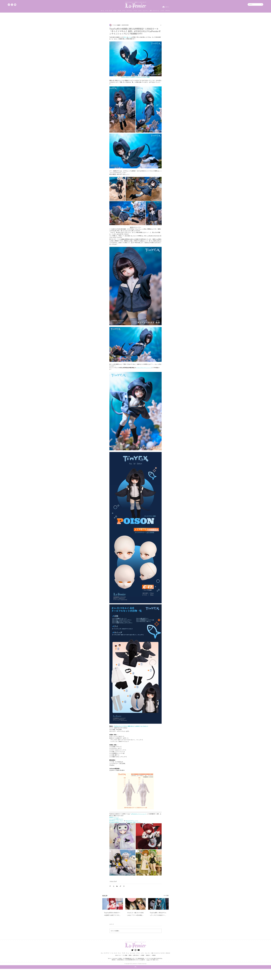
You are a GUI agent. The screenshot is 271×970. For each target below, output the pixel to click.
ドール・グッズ (113, 881)
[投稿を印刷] (124, 886)
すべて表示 (166, 895)
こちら (148, 959)
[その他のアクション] (161, 25)
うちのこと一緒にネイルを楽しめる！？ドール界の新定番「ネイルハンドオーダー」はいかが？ (135, 914)
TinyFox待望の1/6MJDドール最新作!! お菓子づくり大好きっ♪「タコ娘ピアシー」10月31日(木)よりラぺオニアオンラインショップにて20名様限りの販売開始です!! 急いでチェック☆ (112, 914)
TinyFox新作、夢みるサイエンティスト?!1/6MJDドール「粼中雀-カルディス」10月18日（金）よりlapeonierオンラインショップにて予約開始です (158, 914)
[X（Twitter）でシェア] (113, 886)
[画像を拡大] (122, 109)
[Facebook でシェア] (110, 886)
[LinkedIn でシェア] (117, 886)
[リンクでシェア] (120, 886)
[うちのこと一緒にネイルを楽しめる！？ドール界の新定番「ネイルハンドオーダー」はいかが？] (135, 904)
